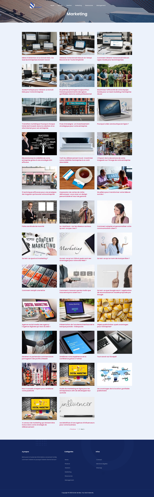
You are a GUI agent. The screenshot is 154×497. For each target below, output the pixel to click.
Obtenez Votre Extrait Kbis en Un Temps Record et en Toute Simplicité (76, 59)
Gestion (69, 5)
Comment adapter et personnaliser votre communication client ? (114, 227)
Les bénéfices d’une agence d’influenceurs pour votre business (77, 424)
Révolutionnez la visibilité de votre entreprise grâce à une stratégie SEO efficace (37, 160)
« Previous (72, 429)
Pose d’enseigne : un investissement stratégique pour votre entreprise (74, 125)
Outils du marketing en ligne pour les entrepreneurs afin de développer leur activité (75, 390)
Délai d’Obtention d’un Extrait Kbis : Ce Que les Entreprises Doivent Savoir (38, 59)
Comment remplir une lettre (33, 290)
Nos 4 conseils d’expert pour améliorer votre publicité (37, 389)
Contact (99, 460)
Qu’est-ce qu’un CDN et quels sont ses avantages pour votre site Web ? (75, 259)
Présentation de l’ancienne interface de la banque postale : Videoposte (77, 325)
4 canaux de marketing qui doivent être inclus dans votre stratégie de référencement (38, 425)
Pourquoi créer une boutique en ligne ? (113, 124)
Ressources (89, 5)
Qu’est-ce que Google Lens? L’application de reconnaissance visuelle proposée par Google (114, 292)
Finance (60, 5)
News (52, 5)
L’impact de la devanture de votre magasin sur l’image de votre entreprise (113, 159)
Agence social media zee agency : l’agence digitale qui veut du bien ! (36, 325)
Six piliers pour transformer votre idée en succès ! (113, 193)
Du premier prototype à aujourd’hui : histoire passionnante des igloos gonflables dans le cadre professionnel (76, 92)
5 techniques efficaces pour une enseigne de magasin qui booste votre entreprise (39, 193)
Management (101, 5)
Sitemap (99, 468)
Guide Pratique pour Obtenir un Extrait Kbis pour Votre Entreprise (37, 91)
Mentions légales (101, 464)
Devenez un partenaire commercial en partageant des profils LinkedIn (37, 357)
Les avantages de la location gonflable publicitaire (113, 389)
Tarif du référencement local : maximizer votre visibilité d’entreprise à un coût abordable (76, 160)
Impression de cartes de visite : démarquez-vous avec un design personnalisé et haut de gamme (73, 194)
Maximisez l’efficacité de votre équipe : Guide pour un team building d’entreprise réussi (114, 92)
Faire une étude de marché (33, 226)
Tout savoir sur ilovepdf (107, 356)
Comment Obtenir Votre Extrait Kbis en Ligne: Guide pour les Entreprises (113, 59)
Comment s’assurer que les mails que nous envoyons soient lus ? (75, 291)
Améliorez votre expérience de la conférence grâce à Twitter (73, 357)
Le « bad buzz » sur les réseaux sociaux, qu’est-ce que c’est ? (75, 227)
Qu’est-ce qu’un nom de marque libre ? (113, 258)
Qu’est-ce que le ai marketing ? (35, 258)
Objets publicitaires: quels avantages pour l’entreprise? (112, 325)
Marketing (78, 5)
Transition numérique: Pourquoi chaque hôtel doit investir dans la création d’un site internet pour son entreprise (38, 126)
